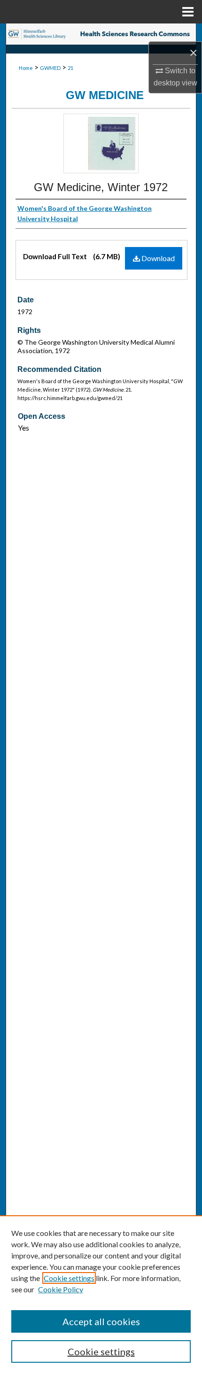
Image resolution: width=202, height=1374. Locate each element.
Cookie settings (69, 1278)
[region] (101, 1294)
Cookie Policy (60, 1289)
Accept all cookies (101, 1321)
